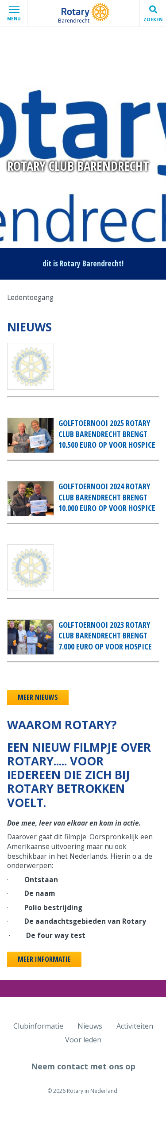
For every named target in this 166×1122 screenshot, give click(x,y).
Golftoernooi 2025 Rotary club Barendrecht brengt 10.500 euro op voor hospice (106, 434)
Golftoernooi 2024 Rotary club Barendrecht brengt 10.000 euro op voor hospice (106, 497)
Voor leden (83, 1040)
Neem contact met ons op (83, 1066)
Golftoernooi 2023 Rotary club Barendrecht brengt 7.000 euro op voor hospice (105, 635)
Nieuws (89, 1026)
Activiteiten (134, 1026)
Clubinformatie (38, 1026)
